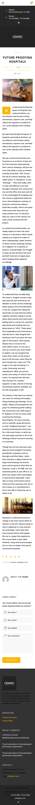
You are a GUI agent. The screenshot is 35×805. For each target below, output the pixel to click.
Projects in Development (23, 70)
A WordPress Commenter (10, 735)
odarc (19, 67)
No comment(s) (27, 67)
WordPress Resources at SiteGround (15, 738)
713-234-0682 (13, 18)
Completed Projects (10, 70)
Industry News (7, 721)
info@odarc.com (13, 776)
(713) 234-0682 (15, 795)
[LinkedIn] (19, 22)
